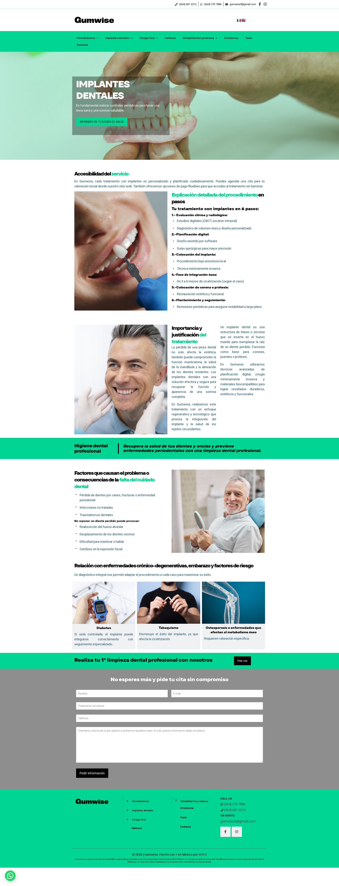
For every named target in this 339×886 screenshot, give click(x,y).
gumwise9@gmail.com (238, 821)
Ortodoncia (187, 808)
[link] (145, 801)
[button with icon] (225, 832)
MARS (202, 854)
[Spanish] (239, 20)
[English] (243, 20)
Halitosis (137, 828)
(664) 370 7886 (234, 804)
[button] (10, 875)
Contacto (185, 826)
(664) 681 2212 (234, 810)
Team (183, 817)
